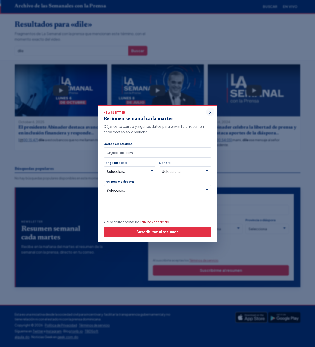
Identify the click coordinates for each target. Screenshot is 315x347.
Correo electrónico (118, 144)
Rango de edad (115, 163)
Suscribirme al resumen (158, 232)
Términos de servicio (154, 222)
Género (165, 163)
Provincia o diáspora (119, 181)
